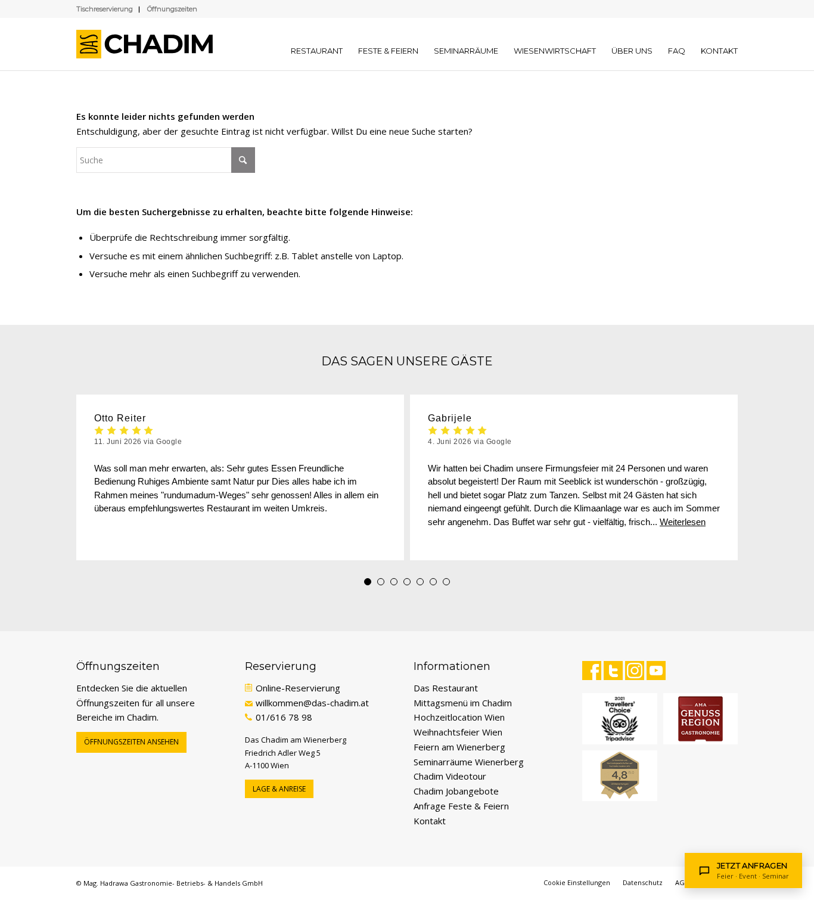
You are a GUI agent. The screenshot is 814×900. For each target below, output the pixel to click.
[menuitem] (316, 44)
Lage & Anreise (279, 789)
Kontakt (430, 821)
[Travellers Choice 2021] (619, 718)
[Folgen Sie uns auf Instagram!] (634, 670)
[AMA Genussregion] (700, 718)
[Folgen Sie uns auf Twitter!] (613, 670)
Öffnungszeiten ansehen (131, 742)
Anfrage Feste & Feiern (461, 806)
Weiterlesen (683, 522)
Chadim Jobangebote (456, 791)
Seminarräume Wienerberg (469, 762)
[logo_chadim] (150, 44)
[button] (367, 581)
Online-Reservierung (298, 688)
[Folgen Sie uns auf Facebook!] (591, 670)
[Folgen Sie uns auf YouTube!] (656, 670)
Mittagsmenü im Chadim (463, 703)
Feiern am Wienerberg (459, 747)
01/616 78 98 (284, 717)
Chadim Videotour (450, 776)
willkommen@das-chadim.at (312, 703)
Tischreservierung (104, 9)
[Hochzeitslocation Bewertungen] (619, 776)
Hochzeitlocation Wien (459, 717)
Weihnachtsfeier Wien (458, 732)
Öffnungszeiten (172, 9)
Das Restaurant (446, 688)
